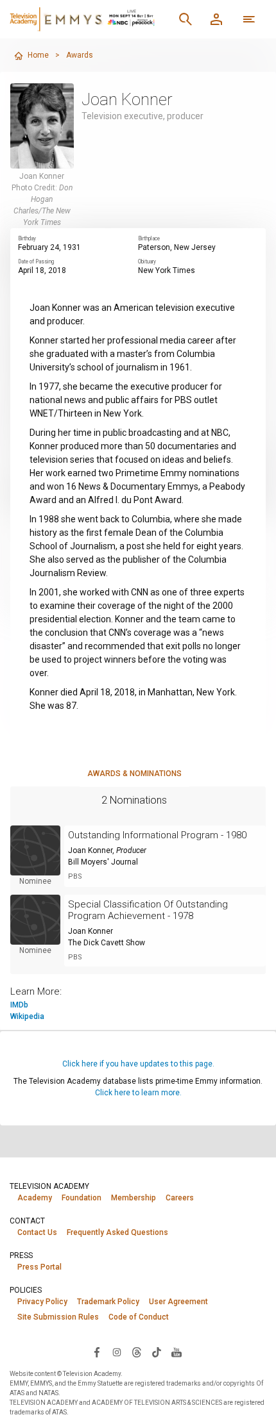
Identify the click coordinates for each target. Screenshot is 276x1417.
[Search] (185, 19)
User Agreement (178, 1301)
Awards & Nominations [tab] (134, 773)
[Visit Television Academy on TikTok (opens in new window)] (156, 1351)
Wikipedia (27, 1016)
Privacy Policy (42, 1301)
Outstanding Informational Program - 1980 (157, 835)
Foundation (81, 1197)
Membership (133, 1197)
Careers (180, 1197)
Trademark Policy (108, 1301)
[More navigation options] (249, 19)
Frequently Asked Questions (117, 1232)
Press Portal (39, 1267)
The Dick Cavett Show (106, 942)
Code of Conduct (138, 1317)
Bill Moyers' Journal (103, 862)
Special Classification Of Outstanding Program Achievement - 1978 (148, 910)
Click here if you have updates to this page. (138, 1063)
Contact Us (37, 1232)
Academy (34, 1197)
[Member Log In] (216, 19)
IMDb (19, 1004)
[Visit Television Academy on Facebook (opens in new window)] (97, 1351)
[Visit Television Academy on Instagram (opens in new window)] (116, 1351)
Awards (79, 55)
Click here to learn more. (138, 1092)
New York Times (166, 270)
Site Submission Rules (58, 1317)
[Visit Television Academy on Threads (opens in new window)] (136, 1351)
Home (38, 55)
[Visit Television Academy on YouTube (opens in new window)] (176, 1351)
